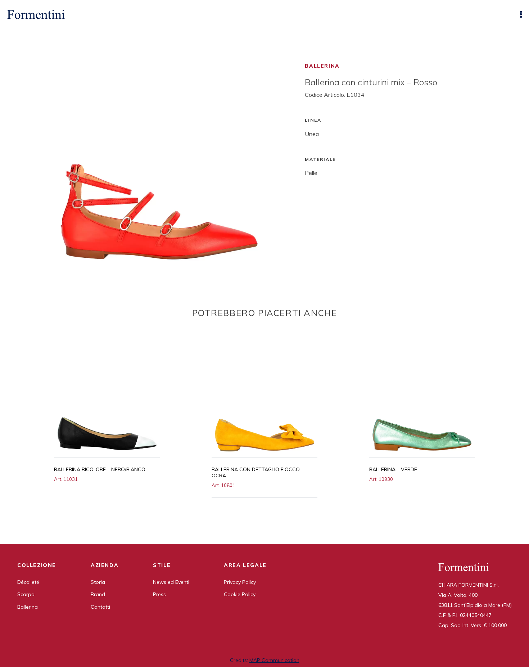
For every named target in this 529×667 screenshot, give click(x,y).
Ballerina (322, 66)
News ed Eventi (171, 582)
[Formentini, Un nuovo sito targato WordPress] (36, 14)
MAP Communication (274, 660)
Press (159, 594)
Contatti (100, 607)
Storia (98, 582)
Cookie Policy (240, 594)
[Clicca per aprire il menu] (521, 14)
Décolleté (28, 582)
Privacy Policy (240, 582)
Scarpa (26, 594)
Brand (98, 594)
